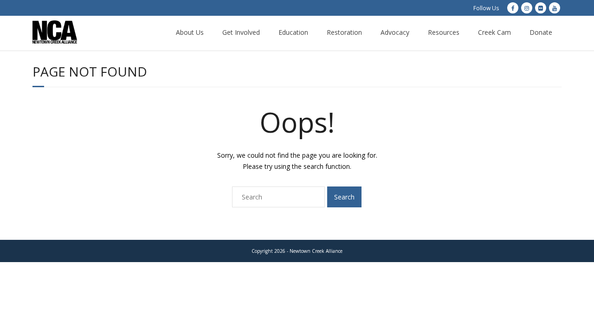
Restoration (344, 32)
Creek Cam (494, 32)
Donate (540, 32)
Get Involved (241, 32)
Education (293, 32)
